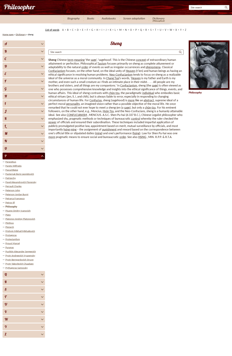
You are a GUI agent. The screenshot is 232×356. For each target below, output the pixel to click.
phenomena (153, 67)
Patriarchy (10, 178)
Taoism (101, 63)
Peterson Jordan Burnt (16, 194)
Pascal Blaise (11, 170)
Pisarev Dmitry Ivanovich (18, 211)
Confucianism (56, 71)
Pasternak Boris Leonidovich (19, 174)
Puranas (9, 247)
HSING (142, 137)
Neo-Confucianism (120, 74)
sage (93, 60)
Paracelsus (10, 162)
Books (90, 18)
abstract (149, 100)
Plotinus (9, 223)
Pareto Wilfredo (13, 166)
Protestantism (12, 239)
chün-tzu (114, 93)
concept (141, 60)
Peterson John (12, 190)
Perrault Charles (13, 186)
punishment (109, 129)
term (70, 60)
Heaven (130, 71)
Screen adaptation (134, 18)
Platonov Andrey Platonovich (20, 219)
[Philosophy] (19, 7)
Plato (8, 215)
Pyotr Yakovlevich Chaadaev (19, 264)
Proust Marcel (12, 243)
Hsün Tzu (108, 111)
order (84, 67)
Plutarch (9, 227)
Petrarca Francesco (15, 198)
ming (73, 129)
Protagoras (11, 235)
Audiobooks (109, 18)
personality (73, 104)
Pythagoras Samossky (16, 268)
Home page (8, 34)
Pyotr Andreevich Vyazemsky (20, 256)
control (135, 118)
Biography (73, 18)
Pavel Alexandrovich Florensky (20, 182)
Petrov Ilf (10, 203)
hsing (67, 129)
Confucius (96, 100)
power (52, 122)
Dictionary (159, 18)
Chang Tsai (112, 78)
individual (148, 93)
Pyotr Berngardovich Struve (19, 260)
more (131, 100)
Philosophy (11, 207)
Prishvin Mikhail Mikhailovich (20, 231)
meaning (79, 60)
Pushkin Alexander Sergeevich (20, 251)
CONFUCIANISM (77, 115)
